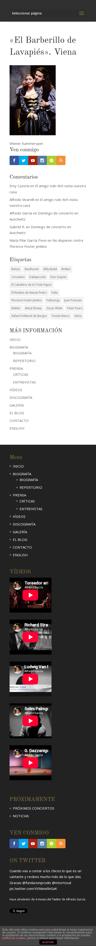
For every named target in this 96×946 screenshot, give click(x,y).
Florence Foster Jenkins (26, 300)
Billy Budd (50, 269)
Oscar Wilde (54, 308)
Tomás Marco (60, 316)
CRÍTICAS (20, 374)
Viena (78, 316)
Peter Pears (74, 308)
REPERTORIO (24, 360)
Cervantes (18, 277)
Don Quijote (58, 277)
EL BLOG (17, 412)
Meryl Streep (33, 308)
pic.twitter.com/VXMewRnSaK (33, 887)
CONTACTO (19, 420)
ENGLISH (17, 428)
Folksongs (53, 300)
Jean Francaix (73, 300)
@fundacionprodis (36, 881)
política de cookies (14, 938)
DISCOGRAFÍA (21, 397)
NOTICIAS (21, 816)
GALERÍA (17, 405)
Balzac (15, 269)
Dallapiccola (37, 277)
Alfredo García (75, 898)
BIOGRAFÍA (22, 353)
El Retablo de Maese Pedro (29, 293)
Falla (54, 293)
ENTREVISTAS (24, 382)
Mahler (16, 308)
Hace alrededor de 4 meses (28, 898)
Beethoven (32, 269)
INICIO (15, 339)
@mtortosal (61, 881)
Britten (66, 269)
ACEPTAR (48, 942)
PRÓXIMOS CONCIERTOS (33, 808)
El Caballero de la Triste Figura (31, 285)
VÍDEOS (16, 389)
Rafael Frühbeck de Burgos (29, 316)
